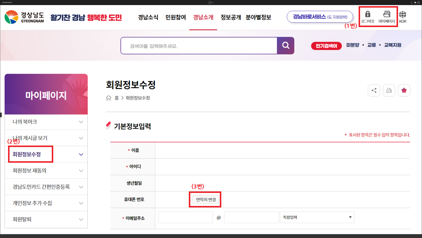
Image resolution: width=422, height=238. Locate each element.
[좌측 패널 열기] (415, 2)
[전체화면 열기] (418, 2)
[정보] (411, 2)
